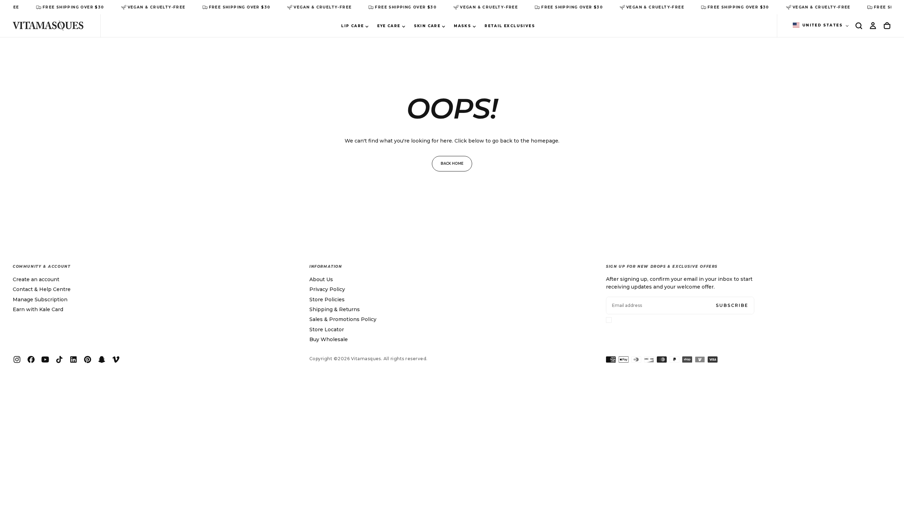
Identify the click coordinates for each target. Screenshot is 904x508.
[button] (859, 25)
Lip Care (352, 26)
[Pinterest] (87, 359)
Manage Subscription (40, 299)
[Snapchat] (101, 359)
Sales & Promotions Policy (342, 319)
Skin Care (427, 26)
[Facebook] (31, 359)
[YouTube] (45, 359)
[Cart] (887, 25)
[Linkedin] (73, 359)
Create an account (36, 279)
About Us (321, 279)
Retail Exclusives (509, 26)
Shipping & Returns (334, 309)
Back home (452, 163)
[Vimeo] (116, 359)
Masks (462, 26)
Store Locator (326, 329)
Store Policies (327, 299)
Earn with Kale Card (38, 309)
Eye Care (388, 26)
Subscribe (732, 305)
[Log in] (873, 25)
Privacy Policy (327, 289)
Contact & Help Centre (42, 289)
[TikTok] (59, 359)
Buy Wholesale (328, 339)
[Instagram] (17, 359)
